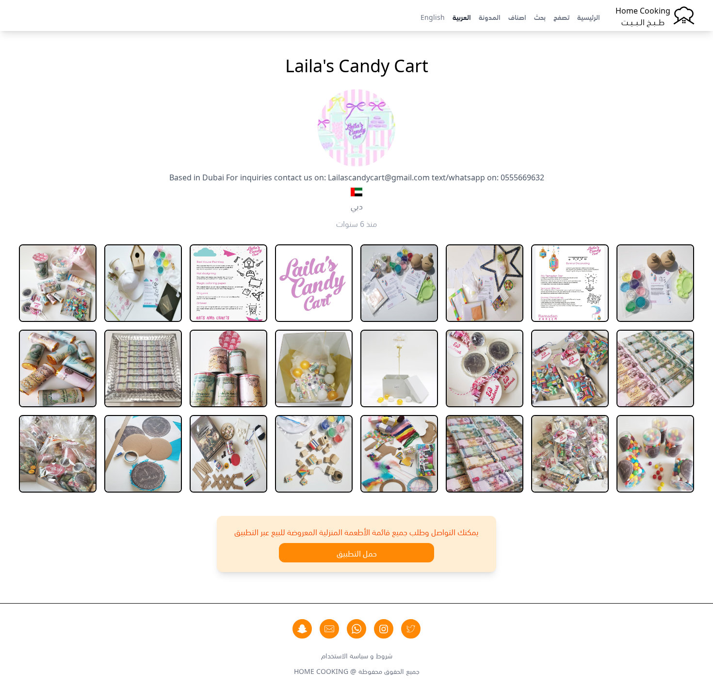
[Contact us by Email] (329, 629)
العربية (462, 16)
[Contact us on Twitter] (411, 629)
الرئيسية (588, 16)
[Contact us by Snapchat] (302, 629)
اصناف (517, 16)
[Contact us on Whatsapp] (356, 629)
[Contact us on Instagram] (383, 629)
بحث (540, 16)
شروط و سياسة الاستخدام (356, 655)
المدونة (490, 16)
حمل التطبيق (357, 552)
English (433, 16)
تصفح (561, 16)
